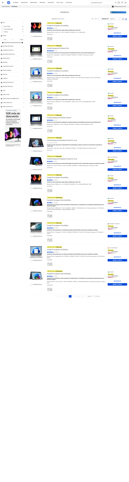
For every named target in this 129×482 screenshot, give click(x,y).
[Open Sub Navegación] (3, 2)
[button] (12, 23)
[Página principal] (8, 2)
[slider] (2, 42)
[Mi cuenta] (122, 2)
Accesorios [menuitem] (69, 2)
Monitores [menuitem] (42, 2)
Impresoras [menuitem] (51, 2)
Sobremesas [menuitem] (24, 2)
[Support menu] (118, 2)
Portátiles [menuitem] (15, 2)
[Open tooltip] (1, 22)
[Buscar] (115, 2)
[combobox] (111, 19)
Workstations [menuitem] (33, 2)
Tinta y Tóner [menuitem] (59, 2)
